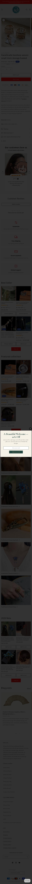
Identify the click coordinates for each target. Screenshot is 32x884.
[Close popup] (30, 428)
